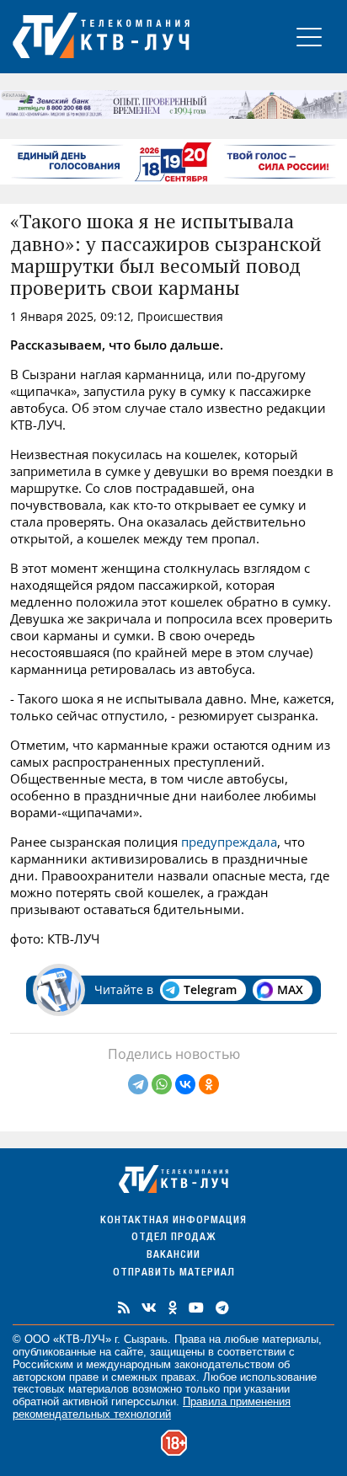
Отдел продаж (173, 1238)
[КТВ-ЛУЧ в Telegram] (222, 1307)
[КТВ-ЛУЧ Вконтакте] (149, 1307)
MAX (290, 989)
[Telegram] (138, 1084)
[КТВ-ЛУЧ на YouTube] (196, 1307)
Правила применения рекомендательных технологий (152, 1407)
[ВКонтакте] (185, 1084)
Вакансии (173, 1255)
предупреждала (229, 841)
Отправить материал (174, 1273)
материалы (290, 1339)
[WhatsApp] (162, 1084)
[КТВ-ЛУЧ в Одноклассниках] (172, 1307)
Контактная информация (173, 1221)
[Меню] (309, 37)
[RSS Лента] (124, 1307)
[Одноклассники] (209, 1084)
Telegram (210, 989)
